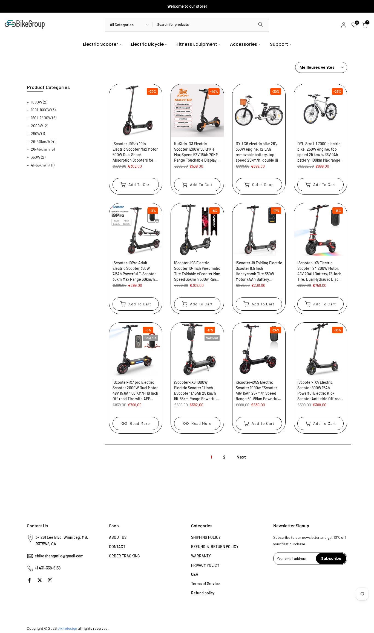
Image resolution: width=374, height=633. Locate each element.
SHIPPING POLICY (206, 537)
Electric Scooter (100, 44)
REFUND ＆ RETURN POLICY (214, 546)
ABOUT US (117, 537)
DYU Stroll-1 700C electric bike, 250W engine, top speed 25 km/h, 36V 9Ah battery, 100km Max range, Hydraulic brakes (319, 152)
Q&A (194, 574)
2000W (39, 125)
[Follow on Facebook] (29, 580)
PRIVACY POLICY (205, 565)
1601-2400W (43, 117)
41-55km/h (42, 165)
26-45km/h (43, 149)
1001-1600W (43, 109)
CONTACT (117, 546)
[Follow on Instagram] (50, 580)
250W (38, 133)
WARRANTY (201, 556)
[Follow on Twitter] (39, 580)
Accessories (243, 44)
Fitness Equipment (197, 44)
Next (241, 456)
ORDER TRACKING (124, 556)
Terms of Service (205, 583)
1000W (39, 102)
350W (38, 157)
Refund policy (203, 593)
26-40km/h (43, 141)
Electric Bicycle (147, 44)
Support (279, 44)
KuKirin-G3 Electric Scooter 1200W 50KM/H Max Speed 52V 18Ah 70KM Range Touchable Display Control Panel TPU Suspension (196, 152)
